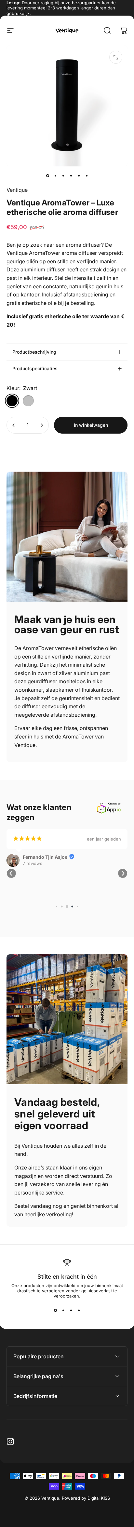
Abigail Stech (37, 863)
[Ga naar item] (47, 175)
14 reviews (33, 869)
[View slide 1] (55, 1310)
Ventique (17, 190)
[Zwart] (12, 400)
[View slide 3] (71, 1310)
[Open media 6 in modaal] (115, 57)
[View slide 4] (79, 1310)
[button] (11, 873)
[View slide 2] (63, 1310)
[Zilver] (28, 400)
